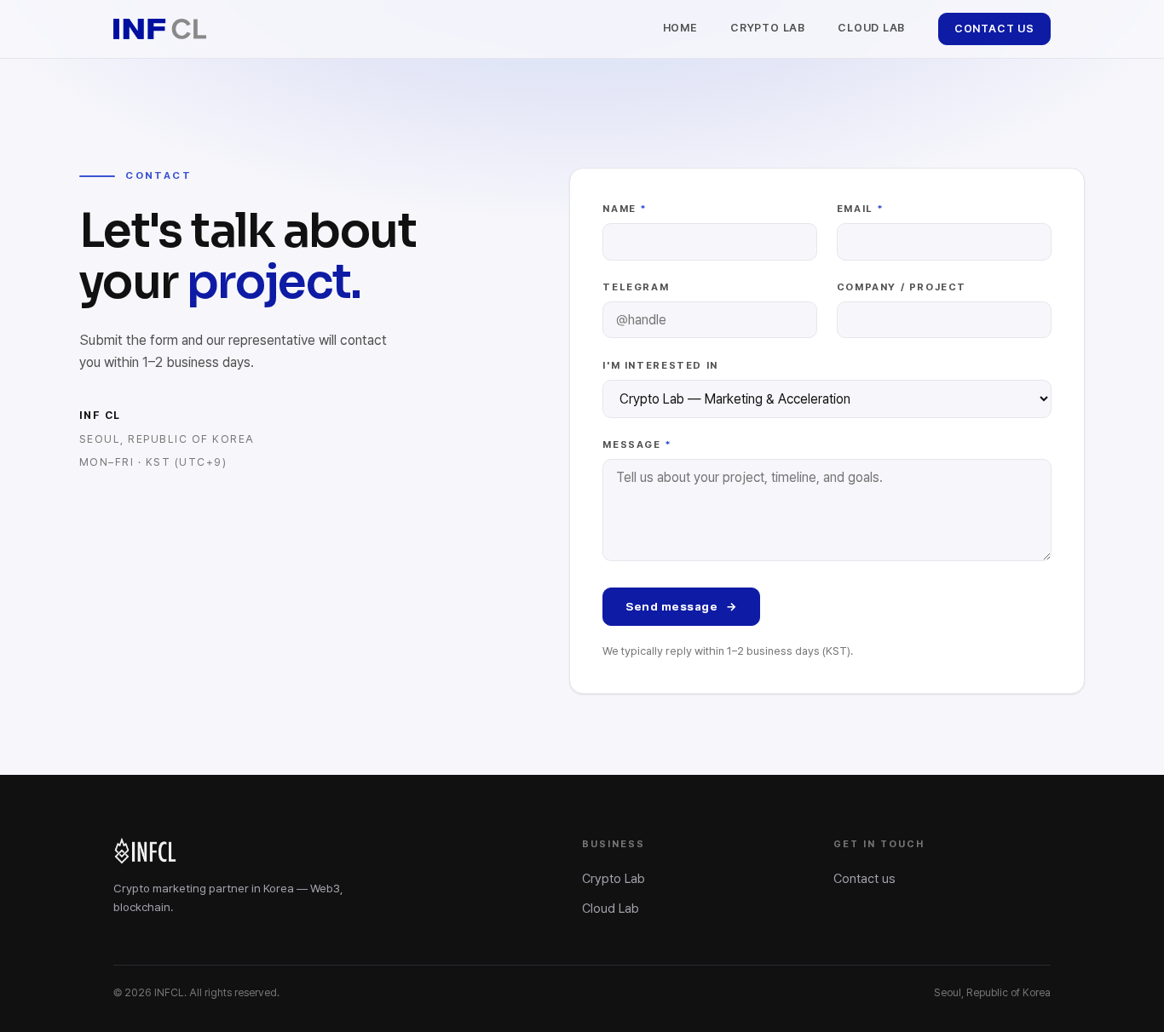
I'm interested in (659, 365)
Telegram (635, 287)
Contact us (994, 28)
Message (637, 444)
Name (625, 209)
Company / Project (901, 287)
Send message (681, 606)
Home (680, 27)
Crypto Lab (767, 27)
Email (861, 209)
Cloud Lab (871, 27)
